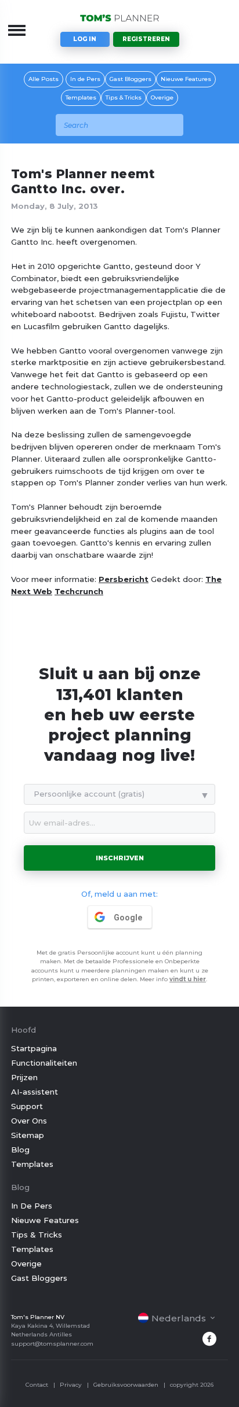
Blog (20, 1149)
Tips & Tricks (124, 97)
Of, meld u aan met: (119, 893)
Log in (84, 39)
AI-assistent (34, 1091)
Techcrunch (79, 591)
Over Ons (29, 1120)
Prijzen (24, 1077)
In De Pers (31, 1205)
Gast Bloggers (130, 79)
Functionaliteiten (44, 1062)
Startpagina (34, 1048)
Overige (162, 97)
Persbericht (124, 579)
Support (27, 1106)
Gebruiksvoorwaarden (125, 1384)
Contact (37, 1384)
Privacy (71, 1384)
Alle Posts (43, 79)
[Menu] (16, 30)
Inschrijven (120, 858)
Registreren (146, 39)
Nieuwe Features (186, 79)
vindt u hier (187, 979)
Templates (81, 97)
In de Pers (85, 79)
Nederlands (178, 1318)
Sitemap (27, 1135)
